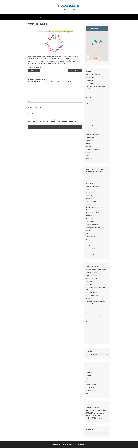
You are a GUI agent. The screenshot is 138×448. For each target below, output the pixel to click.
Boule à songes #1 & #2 (92, 125)
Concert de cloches (34, 70)
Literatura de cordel (91, 328)
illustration (96, 413)
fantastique (102, 410)
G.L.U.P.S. (88, 152)
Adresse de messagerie (35, 107)
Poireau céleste (90, 101)
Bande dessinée (92, 408)
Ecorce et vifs (89, 195)
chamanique (93, 410)
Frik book (88, 298)
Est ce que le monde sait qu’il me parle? (96, 269)
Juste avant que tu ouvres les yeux (95, 316)
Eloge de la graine (90, 113)
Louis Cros (88, 378)
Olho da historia (90, 387)
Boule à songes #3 (91, 137)
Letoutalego (89, 375)
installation (101, 413)
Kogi (87, 95)
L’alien (87, 155)
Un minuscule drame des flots (93, 254)
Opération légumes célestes (93, 128)
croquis (97, 410)
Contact (61, 17)
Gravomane (69, 6)
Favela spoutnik (90, 77)
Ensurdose (88, 319)
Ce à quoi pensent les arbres (93, 149)
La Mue (88, 119)
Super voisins (89, 215)
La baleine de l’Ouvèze (75, 70)
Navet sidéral (89, 98)
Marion (87, 381)
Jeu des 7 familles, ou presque (93, 340)
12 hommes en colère (91, 272)
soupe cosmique (97, 415)
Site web (30, 113)
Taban (87, 393)
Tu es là (88, 337)
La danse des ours (90, 236)
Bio (68, 17)
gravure (89, 413)
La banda (88, 198)
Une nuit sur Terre (90, 331)
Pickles (87, 312)
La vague (88, 143)
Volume (100, 418)
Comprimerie (89, 204)
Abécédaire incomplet (91, 284)
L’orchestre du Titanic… (91, 180)
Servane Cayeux (90, 390)
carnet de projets (38, 67)
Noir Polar (88, 239)
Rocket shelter (90, 122)
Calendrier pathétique (91, 275)
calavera (101, 408)
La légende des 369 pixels (92, 134)
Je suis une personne (91, 306)
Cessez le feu (89, 80)
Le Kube (88, 110)
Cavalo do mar (89, 174)
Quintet (88, 230)
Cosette (88, 233)
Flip (87, 322)
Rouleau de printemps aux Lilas (94, 251)
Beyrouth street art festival (93, 201)
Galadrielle (88, 372)
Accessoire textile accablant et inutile (95, 325)
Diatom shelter (89, 104)
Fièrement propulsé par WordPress (62, 444)
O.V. (87, 107)
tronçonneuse (92, 418)
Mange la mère (89, 192)
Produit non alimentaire (92, 292)
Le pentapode (89, 140)
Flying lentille (89, 158)
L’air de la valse (89, 245)
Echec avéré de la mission (92, 116)
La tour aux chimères (91, 248)
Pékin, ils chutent (90, 221)
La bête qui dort (90, 146)
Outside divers (89, 218)
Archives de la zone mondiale (93, 369)
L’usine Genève (89, 183)
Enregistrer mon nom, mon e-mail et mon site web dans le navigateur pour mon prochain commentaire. (52, 122)
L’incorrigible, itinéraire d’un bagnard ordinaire (97, 334)
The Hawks (88, 309)
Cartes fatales (89, 281)
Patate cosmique (90, 83)
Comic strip (88, 177)
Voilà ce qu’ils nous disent (92, 278)
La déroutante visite (91, 131)
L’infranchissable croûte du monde (94, 212)
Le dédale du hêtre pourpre (93, 74)
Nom (29, 101)
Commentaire (32, 84)
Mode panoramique (91, 384)
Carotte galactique (90, 91)
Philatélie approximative (92, 295)
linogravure (88, 415)
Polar (92, 415)
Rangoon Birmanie (90, 242)
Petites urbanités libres (92, 224)
